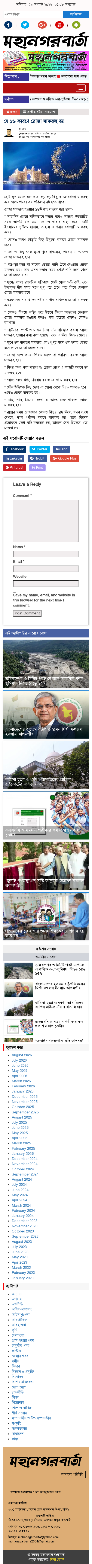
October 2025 (23, 1107)
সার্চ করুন (76, 14)
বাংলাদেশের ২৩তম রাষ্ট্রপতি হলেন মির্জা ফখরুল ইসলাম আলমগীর (43, 732)
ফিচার (16, 1366)
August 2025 (22, 1117)
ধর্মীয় (40, 112)
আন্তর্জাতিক (19, 1320)
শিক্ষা (15, 1397)
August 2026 (22, 1055)
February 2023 (23, 1272)
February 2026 (23, 1086)
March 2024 (21, 1205)
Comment (22, 495)
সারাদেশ (49, 112)
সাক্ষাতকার (19, 1428)
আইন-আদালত (22, 1309)
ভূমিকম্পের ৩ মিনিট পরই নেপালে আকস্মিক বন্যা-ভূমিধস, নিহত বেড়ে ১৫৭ (44, 681)
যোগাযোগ (19, 1387)
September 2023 (25, 1236)
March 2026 (21, 1081)
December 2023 (24, 1221)
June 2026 (20, 1065)
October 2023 (23, 1231)
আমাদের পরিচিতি (72, 1474)
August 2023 (22, 1242)
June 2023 (20, 1252)
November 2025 (24, 1102)
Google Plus (66, 458)
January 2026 (23, 1091)
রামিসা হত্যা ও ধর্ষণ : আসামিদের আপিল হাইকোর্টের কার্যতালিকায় (38, 782)
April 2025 (19, 1138)
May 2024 (20, 1195)
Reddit (39, 458)
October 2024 (23, 1169)
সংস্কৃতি (16, 1423)
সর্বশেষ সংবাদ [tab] (46, 949)
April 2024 (19, 1200)
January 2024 (23, 1215)
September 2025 (25, 1112)
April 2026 (19, 1076)
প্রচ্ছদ (13, 112)
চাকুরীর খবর (21, 1345)
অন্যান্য (17, 1294)
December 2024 (24, 1159)
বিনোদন (17, 1377)
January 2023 (23, 1278)
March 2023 (21, 1267)
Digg (63, 449)
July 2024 (19, 1184)
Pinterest (16, 468)
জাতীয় (31, 112)
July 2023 (19, 1247)
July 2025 (19, 1122)
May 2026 (20, 1070)
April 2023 (19, 1262)
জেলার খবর (20, 1356)
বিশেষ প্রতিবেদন (23, 1382)
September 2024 (25, 1174)
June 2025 (20, 1127)
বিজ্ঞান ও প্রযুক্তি (23, 1371)
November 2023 (24, 1226)
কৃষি (14, 1330)
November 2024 (24, 1164)
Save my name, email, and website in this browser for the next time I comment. (44, 600)
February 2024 (23, 1210)
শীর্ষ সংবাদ (19, 1413)
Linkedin (15, 458)
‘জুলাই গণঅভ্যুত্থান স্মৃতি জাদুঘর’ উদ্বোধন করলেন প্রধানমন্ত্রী (45, 883)
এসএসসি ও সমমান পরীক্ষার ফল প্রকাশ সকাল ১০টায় (42, 833)
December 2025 (24, 1096)
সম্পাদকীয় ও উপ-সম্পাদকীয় (31, 1418)
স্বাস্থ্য (15, 1439)
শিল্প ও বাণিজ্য (22, 1408)
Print (39, 468)
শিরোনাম (18, 1402)
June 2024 (20, 1190)
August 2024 (22, 1179)
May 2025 (20, 1133)
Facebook (16, 449)
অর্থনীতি (17, 1304)
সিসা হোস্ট (57, 1559)
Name (19, 547)
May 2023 (20, 1257)
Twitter (41, 449)
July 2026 (19, 1060)
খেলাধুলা (18, 1335)
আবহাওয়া (19, 1325)
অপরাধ (17, 1299)
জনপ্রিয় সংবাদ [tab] (46, 957)
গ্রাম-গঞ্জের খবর (23, 1340)
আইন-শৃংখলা (21, 1314)
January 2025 (23, 1153)
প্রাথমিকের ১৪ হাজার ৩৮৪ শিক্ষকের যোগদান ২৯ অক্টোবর (44, 933)
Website (20, 576)
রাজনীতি (18, 1392)
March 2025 (21, 1143)
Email (18, 561)
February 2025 (23, 1148)
